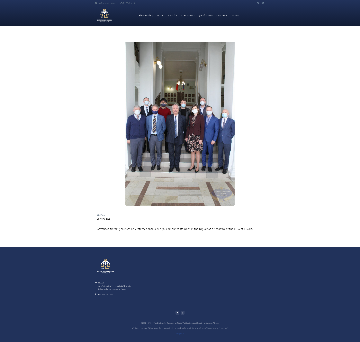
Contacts (235, 15)
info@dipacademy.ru (106, 3)
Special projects (205, 15)
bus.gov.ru (180, 333)
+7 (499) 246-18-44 (129, 3)
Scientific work (188, 15)
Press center (221, 15)
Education (172, 15)
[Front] (105, 266)
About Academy (146, 15)
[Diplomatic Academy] (104, 15)
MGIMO (160, 15)
